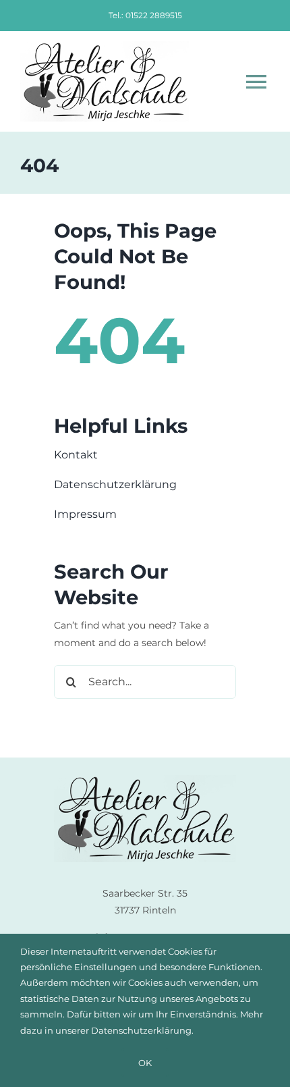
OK (145, 1062)
